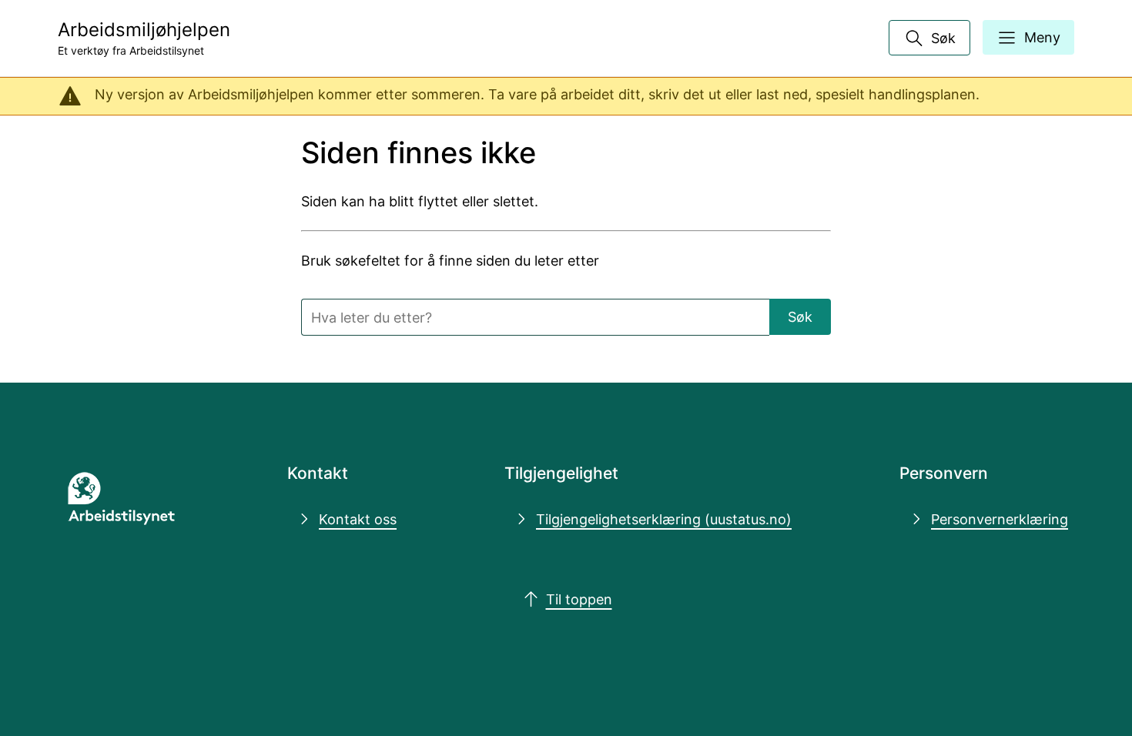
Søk (800, 316)
